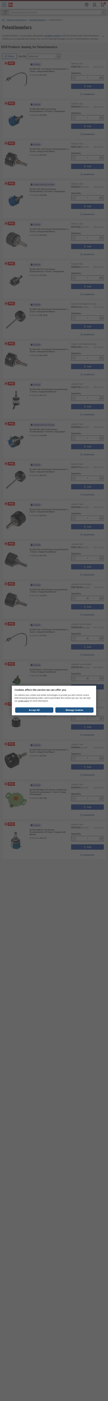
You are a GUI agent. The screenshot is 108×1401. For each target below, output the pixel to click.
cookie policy (23, 701)
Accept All (34, 710)
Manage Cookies (74, 710)
